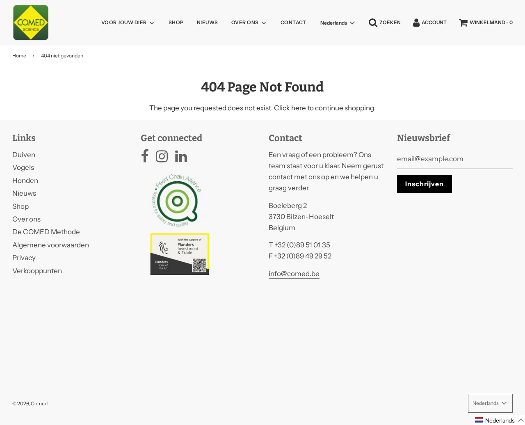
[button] (499, 420)
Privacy (24, 258)
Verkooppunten (37, 271)
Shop (176, 22)
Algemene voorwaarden (50, 245)
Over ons (26, 219)
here (298, 108)
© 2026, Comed (30, 403)
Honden (25, 180)
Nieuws (207, 22)
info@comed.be (294, 274)
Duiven (23, 155)
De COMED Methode (46, 232)
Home (19, 56)
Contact (293, 22)
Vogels (23, 167)
